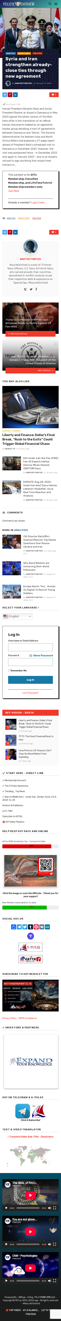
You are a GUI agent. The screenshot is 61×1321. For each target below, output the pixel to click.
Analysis (10, 53)
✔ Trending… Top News (13, 791)
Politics (37, 53)
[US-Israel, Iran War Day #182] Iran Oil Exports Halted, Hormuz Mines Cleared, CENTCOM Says (40, 463)
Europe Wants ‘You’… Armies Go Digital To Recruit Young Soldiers (39, 590)
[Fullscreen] (54, 1208)
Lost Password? (31, 693)
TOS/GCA (30, 1314)
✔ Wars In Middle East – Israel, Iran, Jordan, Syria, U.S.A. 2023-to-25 (29, 798)
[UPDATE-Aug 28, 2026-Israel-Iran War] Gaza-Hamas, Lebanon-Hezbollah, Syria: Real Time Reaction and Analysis (40, 488)
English (13, 616)
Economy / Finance (11, 431)
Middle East (24, 53)
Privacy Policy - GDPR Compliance (19, 1018)
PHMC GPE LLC (47, 1297)
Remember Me (18, 670)
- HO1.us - (22, 1297)
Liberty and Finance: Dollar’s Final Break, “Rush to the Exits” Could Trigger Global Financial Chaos (28, 439)
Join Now (13, 190)
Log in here (38, 202)
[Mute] (49, 1208)
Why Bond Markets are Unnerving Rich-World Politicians (36, 566)
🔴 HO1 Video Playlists (13, 822)
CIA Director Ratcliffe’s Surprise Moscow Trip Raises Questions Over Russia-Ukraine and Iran (39, 541)
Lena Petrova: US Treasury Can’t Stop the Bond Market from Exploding (35, 753)
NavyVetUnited (23, 83)
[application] (30, 1195)
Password (13, 655)
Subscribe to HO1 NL (12, 816)
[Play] (6, 1208)
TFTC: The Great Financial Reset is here (36, 738)
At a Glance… (31, 1310)
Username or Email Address (23, 640)
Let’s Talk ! (7, 811)
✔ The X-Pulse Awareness (15, 786)
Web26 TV (10, 449)
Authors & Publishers (12, 805)
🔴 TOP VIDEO (13, 1310)
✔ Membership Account (14, 780)
